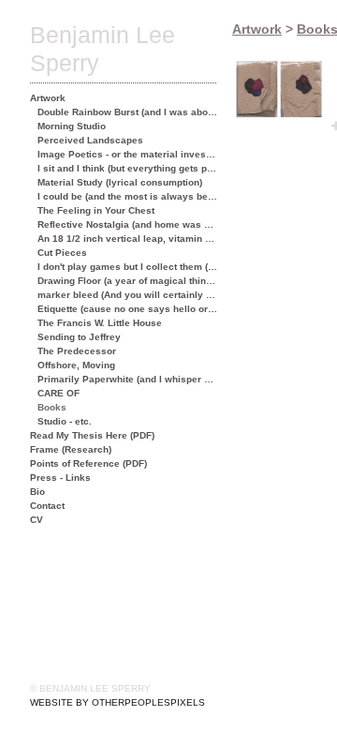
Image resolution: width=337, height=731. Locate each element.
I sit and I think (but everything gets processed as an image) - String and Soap (127, 168)
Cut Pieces (62, 252)
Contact (47, 505)
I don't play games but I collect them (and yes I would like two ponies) (127, 266)
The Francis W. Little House (99, 323)
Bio (37, 491)
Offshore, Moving (76, 365)
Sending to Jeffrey (79, 337)
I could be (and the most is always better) (127, 196)
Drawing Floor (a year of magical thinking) (127, 281)
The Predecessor (76, 351)
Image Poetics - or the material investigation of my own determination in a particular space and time (127, 154)
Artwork (48, 98)
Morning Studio (71, 126)
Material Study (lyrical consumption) (119, 182)
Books (51, 407)
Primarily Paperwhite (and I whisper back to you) (127, 379)
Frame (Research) (70, 449)
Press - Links (60, 477)
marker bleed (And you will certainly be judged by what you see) (127, 295)
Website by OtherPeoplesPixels (117, 702)
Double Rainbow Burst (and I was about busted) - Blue (127, 112)
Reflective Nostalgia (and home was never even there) (127, 224)
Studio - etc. (64, 421)
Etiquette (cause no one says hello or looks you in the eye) (127, 309)
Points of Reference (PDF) (88, 463)
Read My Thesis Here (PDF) (92, 435)
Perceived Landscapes (90, 140)
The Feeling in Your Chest (95, 210)
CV (36, 520)
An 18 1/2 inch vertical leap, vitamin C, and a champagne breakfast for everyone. (127, 238)
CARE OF (58, 393)
